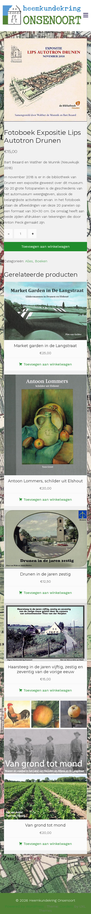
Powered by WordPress (24, 906)
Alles (29, 261)
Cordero (66, 906)
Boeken (41, 261)
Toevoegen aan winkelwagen (45, 246)
